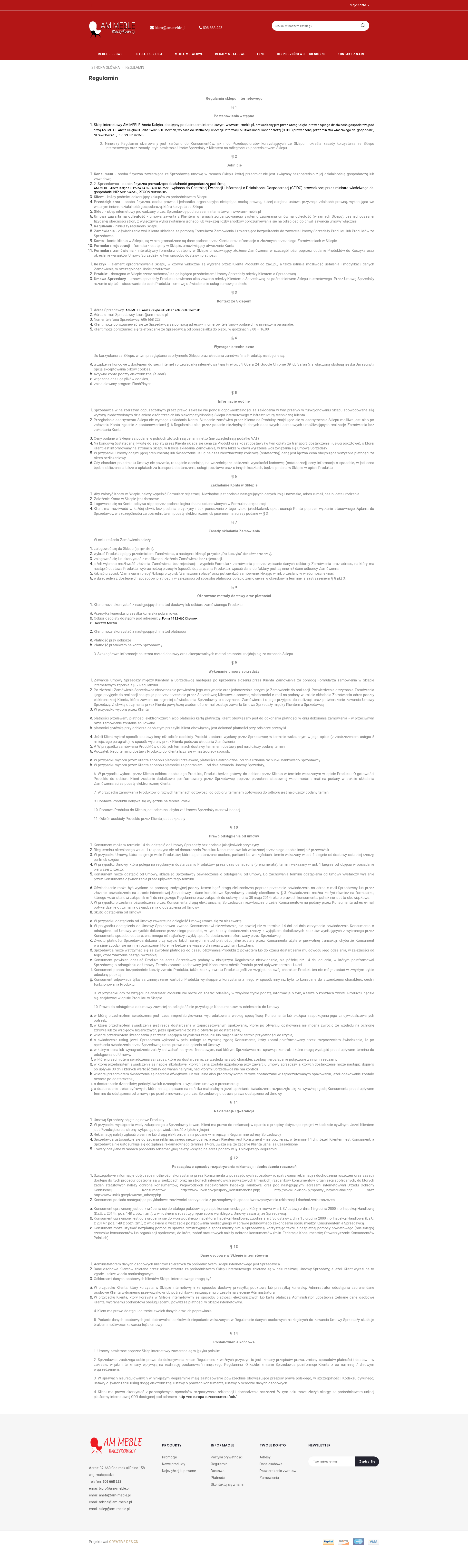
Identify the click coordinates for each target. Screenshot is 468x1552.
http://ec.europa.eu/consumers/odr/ (208, 1397)
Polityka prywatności (227, 1457)
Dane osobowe (271, 1464)
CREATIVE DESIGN (123, 1542)
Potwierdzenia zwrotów (278, 1471)
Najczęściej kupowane (179, 1471)
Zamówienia (269, 1478)
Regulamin (219, 1464)
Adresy (265, 1457)
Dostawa (217, 1471)
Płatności (218, 1478)
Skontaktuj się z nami (227, 1484)
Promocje (169, 1457)
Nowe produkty (173, 1464)
